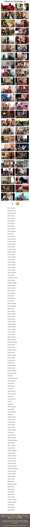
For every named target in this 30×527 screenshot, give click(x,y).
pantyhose (10, 401)
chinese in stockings (12, 262)
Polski (15, 515)
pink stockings (10, 404)
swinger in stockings (12, 473)
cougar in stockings (11, 269)
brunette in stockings (12, 249)
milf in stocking (11, 383)
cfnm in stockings (11, 259)
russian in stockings (12, 419)
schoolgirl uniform (11, 424)
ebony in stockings (11, 293)
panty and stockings (12, 398)
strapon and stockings (12, 463)
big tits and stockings (12, 231)
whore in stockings (11, 507)
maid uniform (10, 375)
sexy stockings (11, 432)
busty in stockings (11, 254)
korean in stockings (11, 357)
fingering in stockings (12, 306)
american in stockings (12, 213)
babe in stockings (11, 220)
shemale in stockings (12, 437)
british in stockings (11, 246)
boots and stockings (12, 244)
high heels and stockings (12, 342)
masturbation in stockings (13, 378)
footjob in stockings (12, 316)
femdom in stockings (12, 303)
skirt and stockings (11, 447)
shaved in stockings (11, 435)
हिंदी (21, 518)
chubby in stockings (12, 264)
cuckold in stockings (12, 272)
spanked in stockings (12, 455)
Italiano (3, 516)
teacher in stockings (11, 476)
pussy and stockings (12, 411)
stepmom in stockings (12, 460)
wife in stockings (11, 509)
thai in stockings (11, 481)
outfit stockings (11, 396)
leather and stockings (12, 365)
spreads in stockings (12, 458)
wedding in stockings (12, 502)
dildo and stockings (11, 285)
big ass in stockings (11, 228)
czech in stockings (11, 280)
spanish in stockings (12, 453)
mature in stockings (11, 380)
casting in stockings (11, 257)
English (4, 515)
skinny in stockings (11, 445)
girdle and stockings (12, 324)
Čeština (9, 516)
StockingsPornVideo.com (14, 525)
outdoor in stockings (12, 393)
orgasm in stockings (12, 391)
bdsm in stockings (11, 226)
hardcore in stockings (12, 339)
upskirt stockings (11, 494)
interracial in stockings (12, 349)
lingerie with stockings (12, 370)
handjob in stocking (11, 336)
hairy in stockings (11, 334)
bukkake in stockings (12, 251)
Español (26, 515)
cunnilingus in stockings (12, 277)
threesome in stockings (12, 484)
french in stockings (11, 318)
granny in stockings (11, 329)
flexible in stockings (12, 313)
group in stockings (11, 331)
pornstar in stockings (12, 406)
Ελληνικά (12, 518)
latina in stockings (11, 362)
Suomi (21, 516)
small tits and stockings (12, 450)
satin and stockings (11, 422)
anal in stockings (11, 215)
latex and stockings (11, 360)
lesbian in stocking (11, 367)
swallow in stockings (12, 471)
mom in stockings (11, 386)
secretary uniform (11, 427)
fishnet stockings (11, 308)
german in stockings (12, 321)
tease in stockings (11, 478)
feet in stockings (11, 300)
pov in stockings (11, 409)
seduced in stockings (12, 429)
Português (27, 516)
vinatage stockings (11, 496)
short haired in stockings (12, 440)
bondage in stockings (12, 241)
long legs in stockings (12, 373)
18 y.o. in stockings (11, 207)
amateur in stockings (12, 210)
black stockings (11, 233)
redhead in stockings (12, 416)
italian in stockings (11, 352)
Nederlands (15, 516)
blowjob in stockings (12, 238)
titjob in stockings (11, 489)
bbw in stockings (11, 223)
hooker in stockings (11, 344)
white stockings (11, 504)
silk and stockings (11, 442)
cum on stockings (11, 275)
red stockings (10, 414)
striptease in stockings (12, 465)
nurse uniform (10, 388)
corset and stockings (12, 267)
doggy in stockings (11, 287)
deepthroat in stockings (12, 282)
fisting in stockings (11, 311)
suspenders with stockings (13, 468)
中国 (17, 518)
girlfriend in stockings (12, 326)
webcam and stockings (12, 499)
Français (20, 515)
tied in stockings (11, 486)
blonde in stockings (11, 236)
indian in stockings (11, 347)
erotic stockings (11, 295)
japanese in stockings (12, 355)
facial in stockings (11, 298)
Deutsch (10, 515)
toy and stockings (11, 491)
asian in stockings (11, 218)
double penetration (11, 290)
